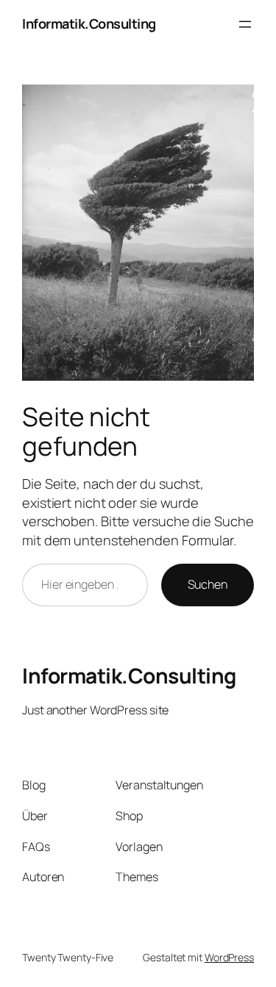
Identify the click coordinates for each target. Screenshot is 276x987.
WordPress (229, 957)
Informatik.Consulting (89, 23)
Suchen (207, 584)
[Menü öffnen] (245, 24)
